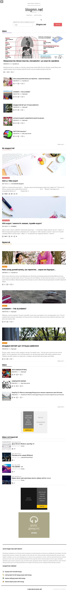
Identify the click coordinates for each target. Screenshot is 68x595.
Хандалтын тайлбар (9, 566)
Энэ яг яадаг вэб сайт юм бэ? (12, 549)
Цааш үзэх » (61, 144)
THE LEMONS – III (17, 466)
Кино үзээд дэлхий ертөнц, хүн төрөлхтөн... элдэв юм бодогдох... (32, 78)
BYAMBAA (13, 226)
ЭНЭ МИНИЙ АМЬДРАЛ (17, 183)
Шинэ (4, 31)
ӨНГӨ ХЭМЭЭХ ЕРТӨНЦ (19, 369)
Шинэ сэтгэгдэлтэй (10, 437)
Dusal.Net (39, 589)
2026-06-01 (16, 120)
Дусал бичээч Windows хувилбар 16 (23, 444)
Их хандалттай (8, 148)
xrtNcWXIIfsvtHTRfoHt (27, 457)
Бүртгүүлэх (38, 15)
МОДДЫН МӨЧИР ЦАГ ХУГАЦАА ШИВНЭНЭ (26, 105)
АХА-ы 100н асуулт (10, 181)
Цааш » (62, 238)
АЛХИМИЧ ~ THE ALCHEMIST (21, 92)
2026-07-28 (16, 94)
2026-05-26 (16, 133)
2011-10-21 (5, 183)
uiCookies (62, 589)
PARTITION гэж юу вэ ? (19, 131)
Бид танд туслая (26, 133)
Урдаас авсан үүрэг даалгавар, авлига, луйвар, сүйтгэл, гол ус (31, 478)
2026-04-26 (15, 394)
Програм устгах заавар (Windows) (22, 455)
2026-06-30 (16, 107)
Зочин (22, 446)
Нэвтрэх (29, 15)
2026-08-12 (6, 64)
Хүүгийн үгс (16, 64)
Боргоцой (24, 94)
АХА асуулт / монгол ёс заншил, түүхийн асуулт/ (22, 223)
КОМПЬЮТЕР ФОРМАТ (19, 381)
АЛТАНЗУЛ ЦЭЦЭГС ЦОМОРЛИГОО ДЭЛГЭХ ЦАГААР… (29, 118)
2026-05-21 (15, 372)
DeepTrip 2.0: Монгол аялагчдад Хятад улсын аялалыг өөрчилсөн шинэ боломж (37, 392)
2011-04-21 (5, 226)
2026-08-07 (16, 80)
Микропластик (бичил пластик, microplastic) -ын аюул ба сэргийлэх (31, 61)
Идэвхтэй (6, 242)
